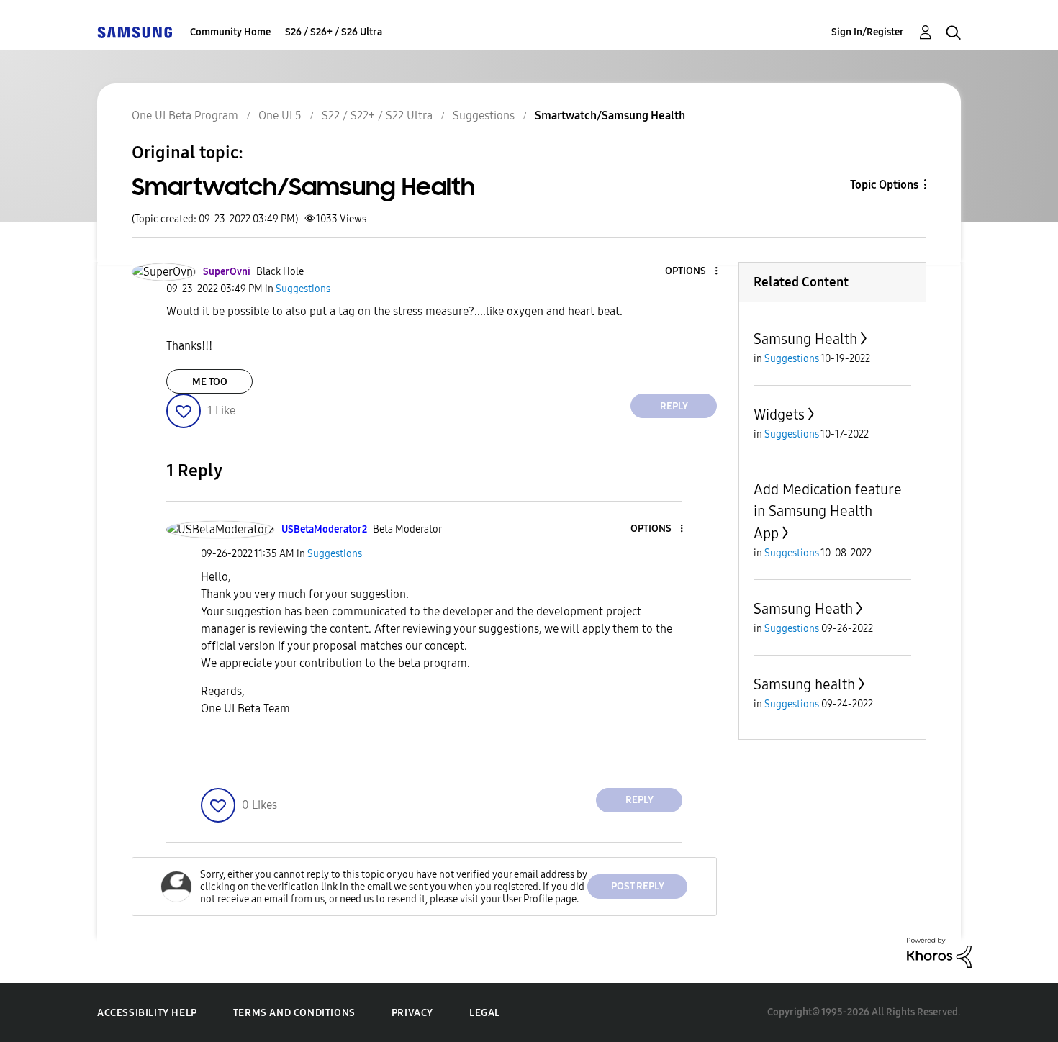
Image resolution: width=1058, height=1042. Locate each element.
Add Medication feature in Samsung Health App (828, 511)
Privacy (412, 1013)
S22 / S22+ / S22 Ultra (377, 115)
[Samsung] (134, 32)
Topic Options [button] (884, 184)
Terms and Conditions (294, 1013)
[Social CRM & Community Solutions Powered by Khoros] (939, 952)
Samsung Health (805, 339)
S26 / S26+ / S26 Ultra (333, 32)
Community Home (230, 32)
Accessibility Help (147, 1013)
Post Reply (637, 886)
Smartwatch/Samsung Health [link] (610, 115)
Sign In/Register (867, 32)
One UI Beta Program (185, 115)
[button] (692, 271)
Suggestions (484, 115)
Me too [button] (209, 382)
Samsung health (804, 684)
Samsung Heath (803, 608)
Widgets (779, 414)
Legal (484, 1013)
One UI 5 (280, 115)
